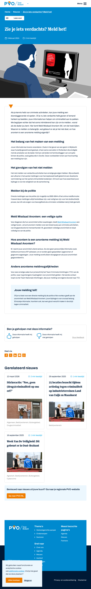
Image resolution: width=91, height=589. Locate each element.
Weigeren (28, 580)
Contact (39, 565)
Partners (64, 541)
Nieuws (16, 12)
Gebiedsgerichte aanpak (46, 530)
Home (7, 12)
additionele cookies (16, 571)
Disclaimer (82, 580)
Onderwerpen (41, 534)
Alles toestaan (14, 580)
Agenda (39, 551)
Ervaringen (40, 562)
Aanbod (39, 558)
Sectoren (40, 537)
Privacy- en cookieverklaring (65, 580)
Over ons (40, 547)
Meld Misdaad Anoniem (66, 222)
